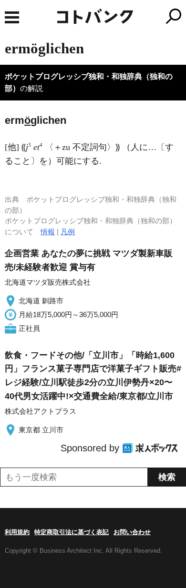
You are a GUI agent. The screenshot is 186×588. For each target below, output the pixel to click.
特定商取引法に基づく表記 (71, 532)
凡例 (68, 232)
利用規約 (17, 532)
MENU (12, 17)
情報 (48, 232)
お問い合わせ (132, 532)
